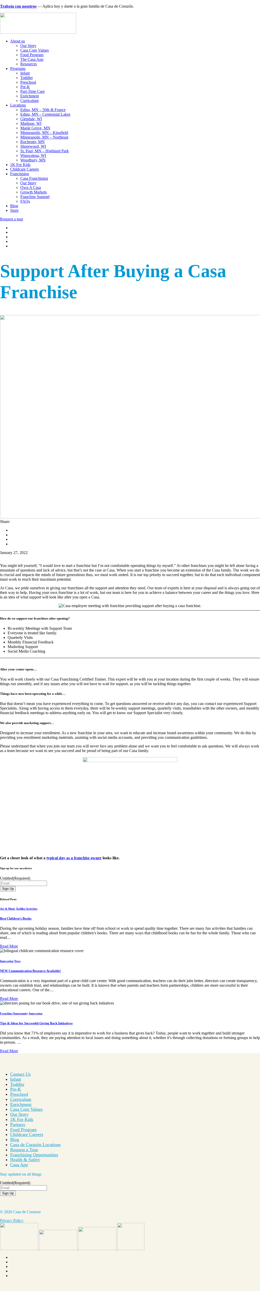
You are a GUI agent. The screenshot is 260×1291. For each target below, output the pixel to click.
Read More (9, 946)
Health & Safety (25, 1159)
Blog (14, 206)
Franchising (19, 174)
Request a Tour (24, 1149)
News (17, 961)
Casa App (19, 1164)
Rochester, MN (32, 142)
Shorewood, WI (33, 146)
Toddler (26, 78)
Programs (17, 68)
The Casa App (31, 59)
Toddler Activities (26, 908)
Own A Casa (30, 187)
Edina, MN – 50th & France (43, 110)
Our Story (28, 45)
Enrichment (29, 96)
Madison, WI (30, 123)
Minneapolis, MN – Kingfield (44, 132)
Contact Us (20, 1074)
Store (14, 210)
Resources (28, 64)
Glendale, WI (31, 119)
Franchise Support (35, 196)
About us (17, 41)
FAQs (25, 201)
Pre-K (25, 87)
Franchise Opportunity (14, 1013)
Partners (17, 1124)
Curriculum (29, 100)
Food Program (31, 55)
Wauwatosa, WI (33, 155)
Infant (25, 73)
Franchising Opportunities (34, 1154)
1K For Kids (20, 164)
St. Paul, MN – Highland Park (44, 151)
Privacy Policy (11, 1220)
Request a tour (11, 219)
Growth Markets (33, 192)
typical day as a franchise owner (74, 858)
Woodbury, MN (33, 160)
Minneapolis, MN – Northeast (44, 137)
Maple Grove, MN (35, 128)
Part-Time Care (32, 91)
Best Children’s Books (15, 918)
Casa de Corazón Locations (35, 1144)
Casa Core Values (34, 50)
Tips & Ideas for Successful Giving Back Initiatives (36, 1023)
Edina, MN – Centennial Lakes (45, 114)
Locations (18, 105)
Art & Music (7, 908)
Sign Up (8, 889)
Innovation (6, 961)
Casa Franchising (34, 178)
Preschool (28, 82)
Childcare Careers (24, 169)
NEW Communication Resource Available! (30, 971)
